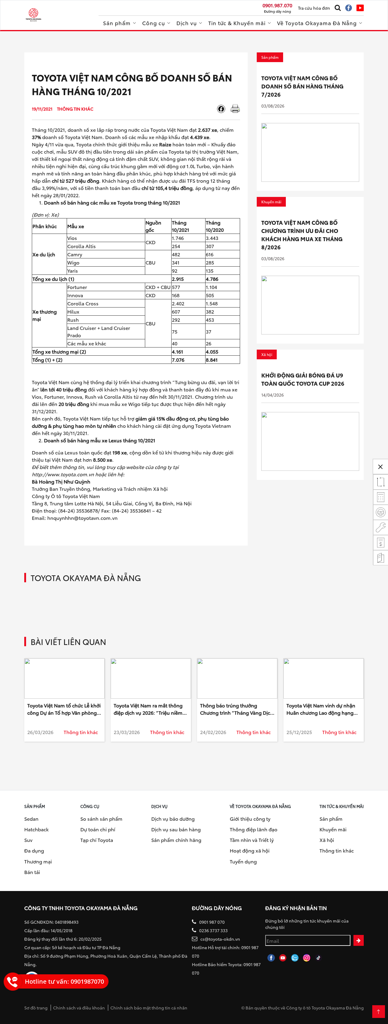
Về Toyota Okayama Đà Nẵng (317, 22)
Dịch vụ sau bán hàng (176, 829)
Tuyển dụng (243, 861)
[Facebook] (223, 109)
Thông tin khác (336, 850)
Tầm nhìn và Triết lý (252, 839)
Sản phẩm (117, 22)
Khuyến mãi (332, 829)
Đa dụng (34, 850)
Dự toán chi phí (97, 829)
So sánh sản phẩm (101, 818)
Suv (28, 839)
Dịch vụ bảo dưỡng (173, 818)
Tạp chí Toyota (96, 839)
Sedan (31, 818)
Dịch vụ (186, 22)
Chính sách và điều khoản (79, 1008)
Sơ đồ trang (36, 1008)
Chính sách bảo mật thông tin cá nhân (148, 1008)
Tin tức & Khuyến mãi (237, 22)
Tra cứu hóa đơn (314, 8)
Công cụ (153, 22)
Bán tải (32, 871)
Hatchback (36, 829)
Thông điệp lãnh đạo (253, 829)
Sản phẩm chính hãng (176, 839)
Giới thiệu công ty (250, 818)
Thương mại (38, 861)
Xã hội (326, 839)
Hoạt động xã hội (249, 850)
